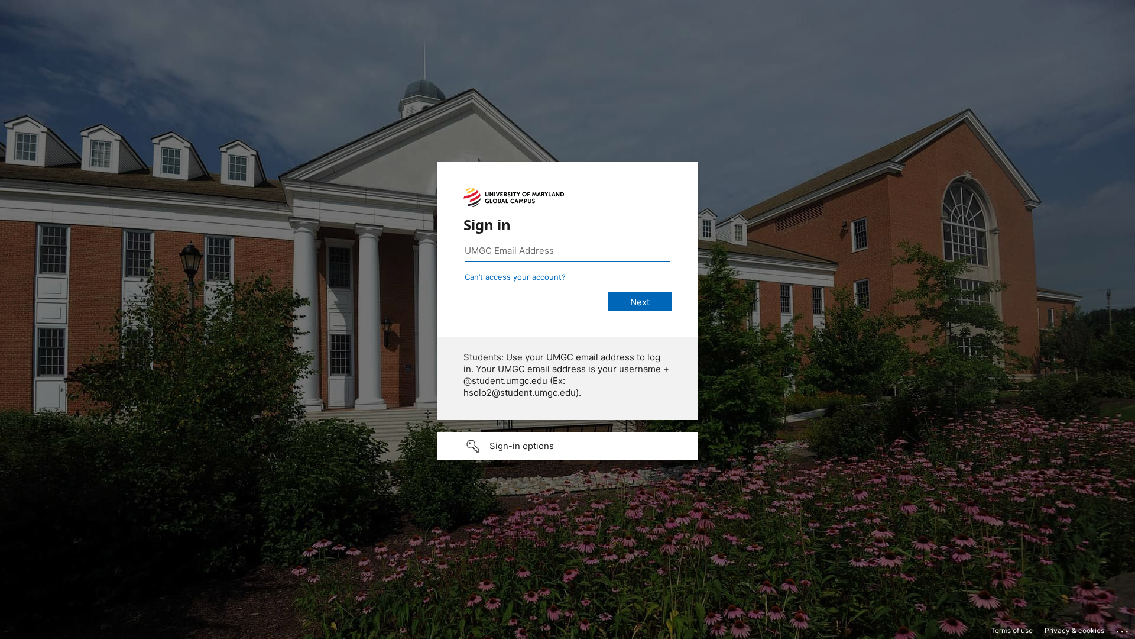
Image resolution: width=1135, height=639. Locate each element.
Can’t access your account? (515, 277)
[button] (567, 446)
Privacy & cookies (1074, 630)
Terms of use (1012, 630)
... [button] (1123, 629)
